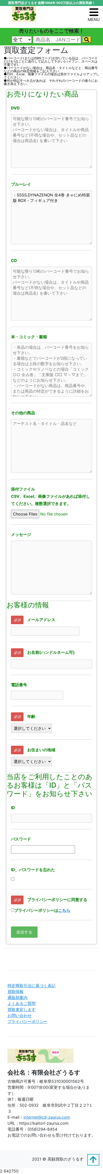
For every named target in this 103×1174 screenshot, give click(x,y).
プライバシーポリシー (28, 1021)
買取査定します (22, 1009)
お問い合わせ (20, 1015)
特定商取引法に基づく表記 (32, 985)
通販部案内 (18, 997)
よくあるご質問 (22, 1003)
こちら (64, 910)
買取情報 (16, 991)
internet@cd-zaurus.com (47, 1117)
